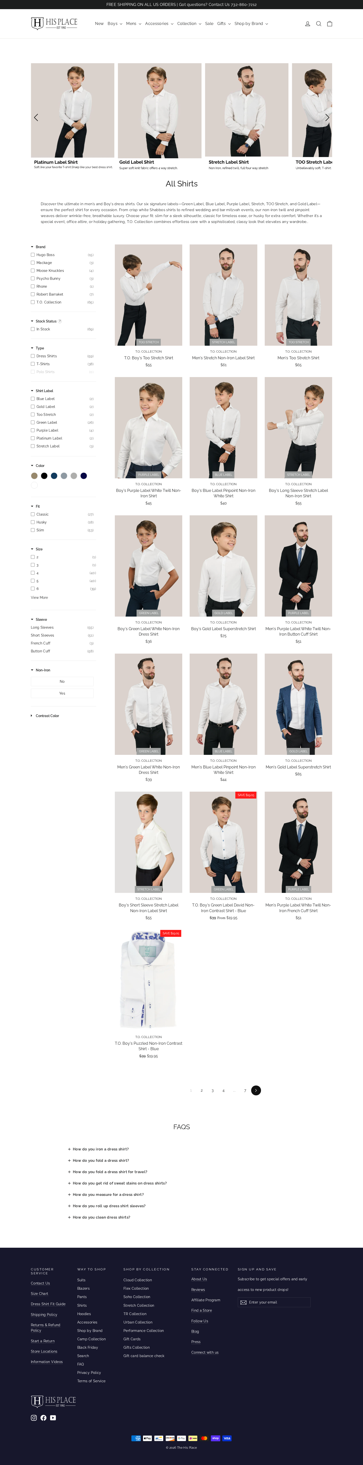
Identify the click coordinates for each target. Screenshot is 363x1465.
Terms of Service (91, 1381)
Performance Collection (143, 1331)
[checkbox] (62, 254)
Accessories (157, 23)
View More (39, 598)
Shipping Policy (44, 1315)
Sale (209, 23)
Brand (40, 247)
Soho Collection (136, 1297)
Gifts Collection (136, 1347)
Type (40, 348)
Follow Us (199, 1321)
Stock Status (46, 321)
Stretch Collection (138, 1305)
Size (39, 549)
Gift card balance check (143, 1356)
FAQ (80, 1364)
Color (40, 466)
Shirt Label (44, 391)
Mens (132, 23)
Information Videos (47, 1362)
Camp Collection (91, 1339)
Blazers (83, 1288)
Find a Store (201, 1310)
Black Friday (87, 1347)
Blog (195, 1331)
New (99, 23)
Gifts (222, 23)
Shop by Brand (249, 23)
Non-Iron (43, 670)
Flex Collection (136, 1288)
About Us (199, 1279)
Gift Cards (132, 1339)
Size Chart (39, 1294)
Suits (81, 1280)
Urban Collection (137, 1322)
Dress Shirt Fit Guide (48, 1304)
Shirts (82, 1305)
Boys (113, 23)
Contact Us (40, 1283)
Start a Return (43, 1341)
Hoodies (84, 1314)
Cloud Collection (137, 1280)
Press (196, 1342)
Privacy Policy (89, 1373)
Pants (82, 1297)
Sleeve (41, 620)
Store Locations (44, 1351)
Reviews (198, 1290)
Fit (38, 506)
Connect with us (205, 1352)
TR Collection (134, 1314)
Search (83, 1356)
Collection (187, 23)
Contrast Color (47, 716)
